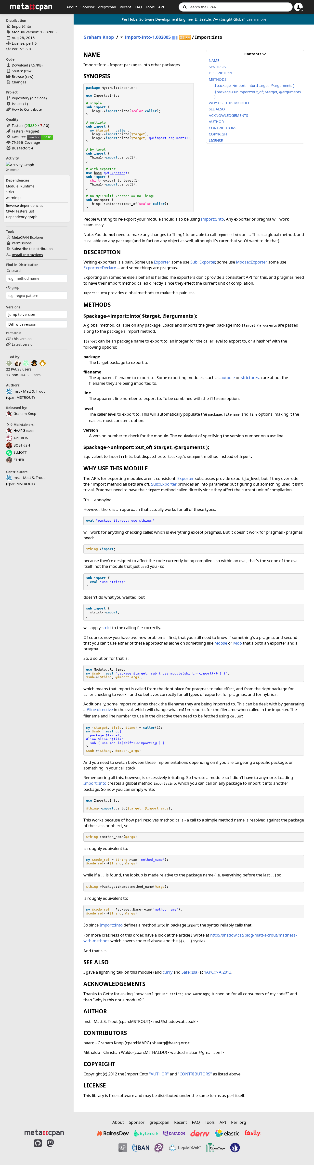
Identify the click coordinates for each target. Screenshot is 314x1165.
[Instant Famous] (159, 1147)
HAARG (19, 430)
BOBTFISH (21, 445)
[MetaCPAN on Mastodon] (55, 1148)
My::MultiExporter (118, 88)
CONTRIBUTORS (222, 127)
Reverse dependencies (24, 205)
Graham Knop (24, 413)
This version (22, 338)
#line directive (100, 709)
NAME (214, 60)
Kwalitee (19, 136)
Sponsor (87, 6)
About (71, 6)
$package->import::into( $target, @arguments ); (254, 85)
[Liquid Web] (185, 1147)
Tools (150, 6)
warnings (13, 197)
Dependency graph (22, 216)
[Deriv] (200, 1133)
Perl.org (238, 1122)
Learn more (256, 19)
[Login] (298, 7)
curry (167, 972)
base (98, 173)
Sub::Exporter (202, 262)
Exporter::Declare (99, 267)
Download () (27, 65)
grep (15, 287)
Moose (220, 643)
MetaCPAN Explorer (28, 237)
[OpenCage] (215, 1147)
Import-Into (21, 26)
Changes (19, 82)
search (17, 270)
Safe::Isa (189, 972)
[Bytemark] (146, 1133)
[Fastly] (252, 1133)
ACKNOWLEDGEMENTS (228, 115)
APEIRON (20, 438)
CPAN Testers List (20, 211)
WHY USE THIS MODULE (229, 102)
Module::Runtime (20, 186)
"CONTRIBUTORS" (195, 1074)
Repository (20, 98)
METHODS (217, 79)
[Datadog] (174, 1133)
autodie (228, 377)
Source (17, 70)
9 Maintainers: (22, 425)
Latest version (23, 344)
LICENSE (216, 140)
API (161, 6)
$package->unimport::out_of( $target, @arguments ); (257, 94)
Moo (237, 643)
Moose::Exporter (251, 262)
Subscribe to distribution (32, 248)
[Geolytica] (122, 1147)
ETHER (18, 459)
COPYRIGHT (219, 134)
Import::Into (106, 95)
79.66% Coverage (26, 142)
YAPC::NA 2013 (217, 972)
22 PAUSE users (18, 369)
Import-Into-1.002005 (148, 37)
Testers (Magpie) (25, 131)
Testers (18, 125)
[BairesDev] (113, 1133)
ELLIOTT (20, 452)
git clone (38, 98)
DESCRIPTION (220, 72)
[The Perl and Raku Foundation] (235, 1147)
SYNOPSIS (217, 66)
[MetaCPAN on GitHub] (38, 1148)
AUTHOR (216, 121)
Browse (18, 76)
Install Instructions (27, 254)
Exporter (117, 173)
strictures (250, 377)
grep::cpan (107, 6)
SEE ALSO (217, 108)
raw (28, 70)
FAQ (138, 6)
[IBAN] (140, 1147)
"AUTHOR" (159, 1074)
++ (185, 37)
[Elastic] (227, 1133)
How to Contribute (27, 109)
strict (10, 191)
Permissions (22, 243)
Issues (17, 103)
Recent (125, 6)
